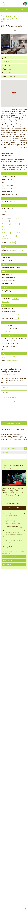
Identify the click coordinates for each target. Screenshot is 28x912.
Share (13, 30)
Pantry (14, 236)
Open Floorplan (6, 236)
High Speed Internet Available (10, 230)
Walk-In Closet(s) (6, 239)
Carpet (9, 242)
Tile (14, 242)
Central (14, 291)
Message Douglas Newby (14, 423)
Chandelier (5, 221)
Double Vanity (6, 224)
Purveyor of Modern (7, 462)
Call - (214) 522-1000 (10, 556)
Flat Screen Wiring (7, 227)
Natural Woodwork (17, 233)
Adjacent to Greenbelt (17, 315)
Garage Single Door (17, 250)
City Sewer (16, 298)
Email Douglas (8, 564)
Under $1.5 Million (11, 357)
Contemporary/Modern (12, 360)
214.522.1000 (20, 169)
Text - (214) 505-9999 (10, 560)
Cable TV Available (17, 218)
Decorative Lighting (15, 221)
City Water (5, 301)
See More (4, 498)
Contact (21, 9)
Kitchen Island (6, 233)
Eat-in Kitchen (15, 224)
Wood (18, 242)
